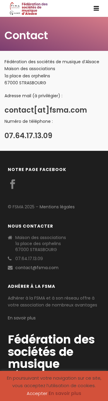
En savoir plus (22, 318)
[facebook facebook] (12, 184)
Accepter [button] (37, 393)
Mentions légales (57, 207)
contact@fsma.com (36, 267)
